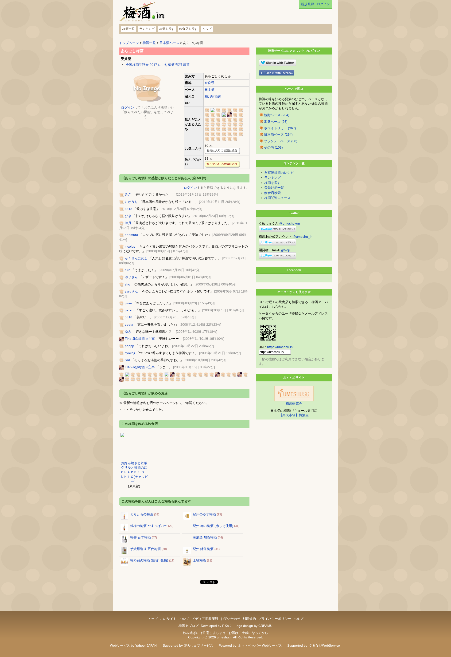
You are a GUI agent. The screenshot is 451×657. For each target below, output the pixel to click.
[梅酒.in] (142, 13)
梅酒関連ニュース (277, 198)
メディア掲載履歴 (205, 619)
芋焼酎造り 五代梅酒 (145, 549)
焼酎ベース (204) (276, 115)
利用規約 (249, 619)
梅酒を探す (167, 29)
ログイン (323, 4)
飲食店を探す (188, 29)
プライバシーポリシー (274, 619)
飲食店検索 (272, 193)
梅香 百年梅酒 (140, 537)
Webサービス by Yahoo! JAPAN (133, 645)
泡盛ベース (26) (276, 121)
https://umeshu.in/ (280, 347)
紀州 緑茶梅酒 (203, 549)
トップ (153, 619)
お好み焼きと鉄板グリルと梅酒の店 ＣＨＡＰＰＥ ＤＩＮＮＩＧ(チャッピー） (134, 472)
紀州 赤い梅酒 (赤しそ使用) (213, 526)
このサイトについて (175, 619)
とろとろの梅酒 (141, 514)
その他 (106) (273, 147)
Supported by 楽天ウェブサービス (188, 645)
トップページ (129, 43)
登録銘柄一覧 (274, 188)
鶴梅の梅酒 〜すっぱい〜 (148, 526)
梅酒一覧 (128, 29)
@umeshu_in (302, 236)
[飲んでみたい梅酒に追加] (222, 164)
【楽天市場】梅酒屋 (294, 415)
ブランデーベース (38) (280, 141)
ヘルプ (206, 29)
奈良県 (209, 83)
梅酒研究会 (294, 403)
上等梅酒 (199, 560)
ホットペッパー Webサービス (260, 645)
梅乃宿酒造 (213, 96)
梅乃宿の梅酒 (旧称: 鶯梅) (149, 560)
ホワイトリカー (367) (280, 128)
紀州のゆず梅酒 (204, 514)
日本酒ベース (169, 43)
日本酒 (209, 89)
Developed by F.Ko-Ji (216, 626)
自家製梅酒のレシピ (279, 172)
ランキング (147, 29)
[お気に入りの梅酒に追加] (222, 151)
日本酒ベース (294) (278, 134)
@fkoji (285, 250)
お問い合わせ (230, 619)
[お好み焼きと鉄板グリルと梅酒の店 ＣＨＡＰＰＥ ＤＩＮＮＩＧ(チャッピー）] (134, 446)
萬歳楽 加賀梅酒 (205, 537)
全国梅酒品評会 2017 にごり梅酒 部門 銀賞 (158, 65)
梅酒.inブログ (188, 626)
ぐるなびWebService (324, 645)
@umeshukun (289, 223)
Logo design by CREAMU (253, 626)
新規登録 (307, 4)
